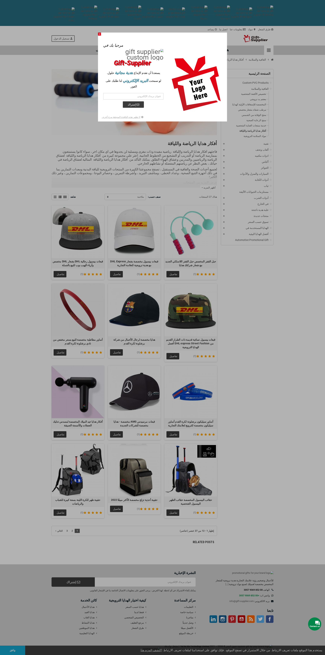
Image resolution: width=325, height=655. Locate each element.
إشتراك (132, 104)
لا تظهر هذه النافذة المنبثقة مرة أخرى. (121, 117)
